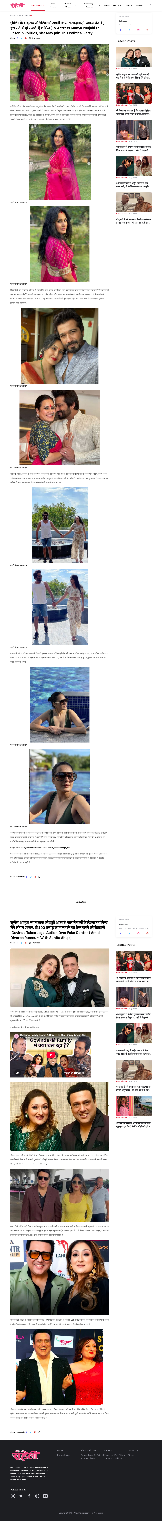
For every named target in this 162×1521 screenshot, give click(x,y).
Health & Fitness (68, 5)
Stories (131, 1455)
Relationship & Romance (89, 5)
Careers (108, 1450)
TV (31, 15)
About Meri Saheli (89, 1450)
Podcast (139, 5)
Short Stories (53, 5)
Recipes (107, 5)
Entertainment (36, 5)
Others (127, 5)
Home (60, 1450)
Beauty (116, 5)
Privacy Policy (63, 1455)
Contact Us (133, 1450)
